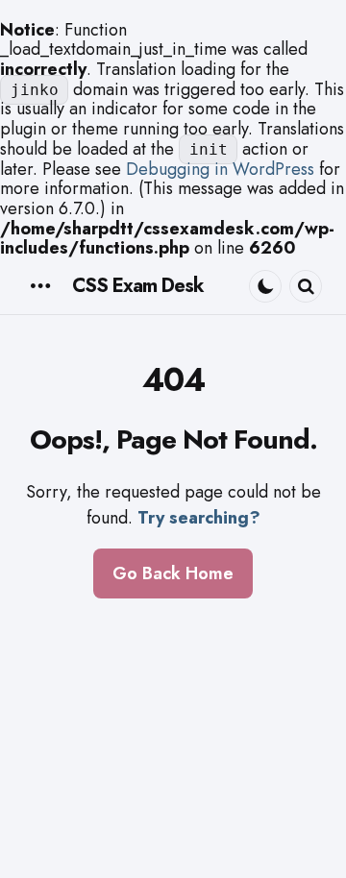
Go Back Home (173, 573)
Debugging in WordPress (220, 169)
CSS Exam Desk (138, 286)
